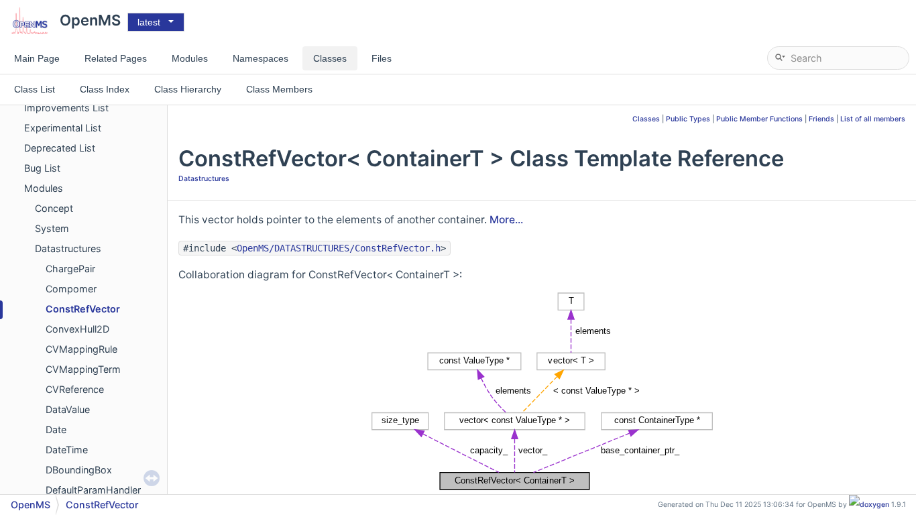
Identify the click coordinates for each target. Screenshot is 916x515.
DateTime (67, 449)
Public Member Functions (759, 119)
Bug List (42, 168)
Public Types (688, 119)
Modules (43, 188)
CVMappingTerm (83, 369)
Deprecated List (59, 148)
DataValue (68, 409)
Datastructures (68, 248)
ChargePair (70, 268)
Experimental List (62, 127)
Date (56, 429)
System (52, 228)
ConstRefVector (83, 308)
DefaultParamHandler (93, 490)
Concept (54, 208)
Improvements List (66, 107)
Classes (646, 119)
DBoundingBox (79, 469)
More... (506, 219)
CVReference (75, 389)
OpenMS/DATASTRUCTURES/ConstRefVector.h (339, 248)
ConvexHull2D (77, 329)
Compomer (71, 288)
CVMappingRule (81, 349)
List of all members (872, 119)
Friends (821, 119)
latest (148, 22)
